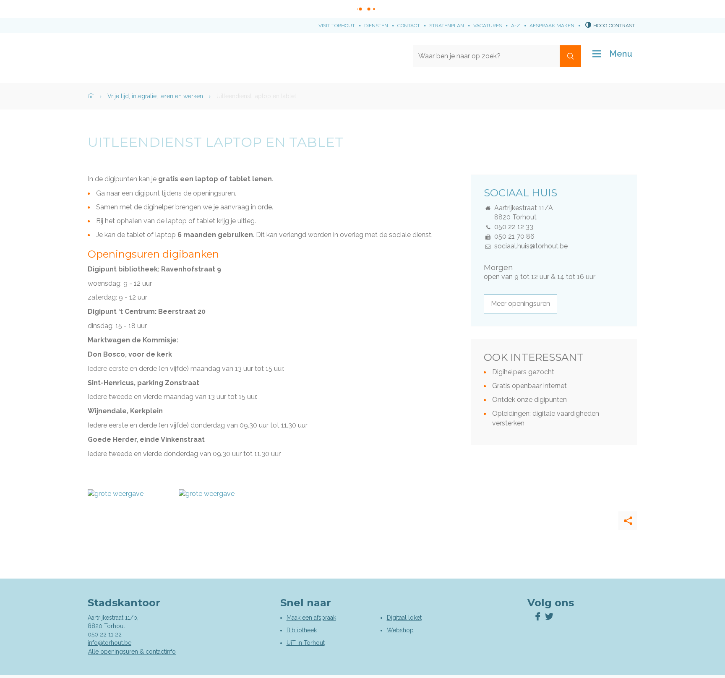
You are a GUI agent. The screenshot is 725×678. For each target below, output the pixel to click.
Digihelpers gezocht (523, 372)
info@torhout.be (109, 642)
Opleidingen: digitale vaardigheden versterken (545, 418)
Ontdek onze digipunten (529, 400)
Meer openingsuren (520, 304)
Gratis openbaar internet (529, 386)
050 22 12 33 (513, 227)
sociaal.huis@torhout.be (531, 246)
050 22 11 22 (105, 634)
